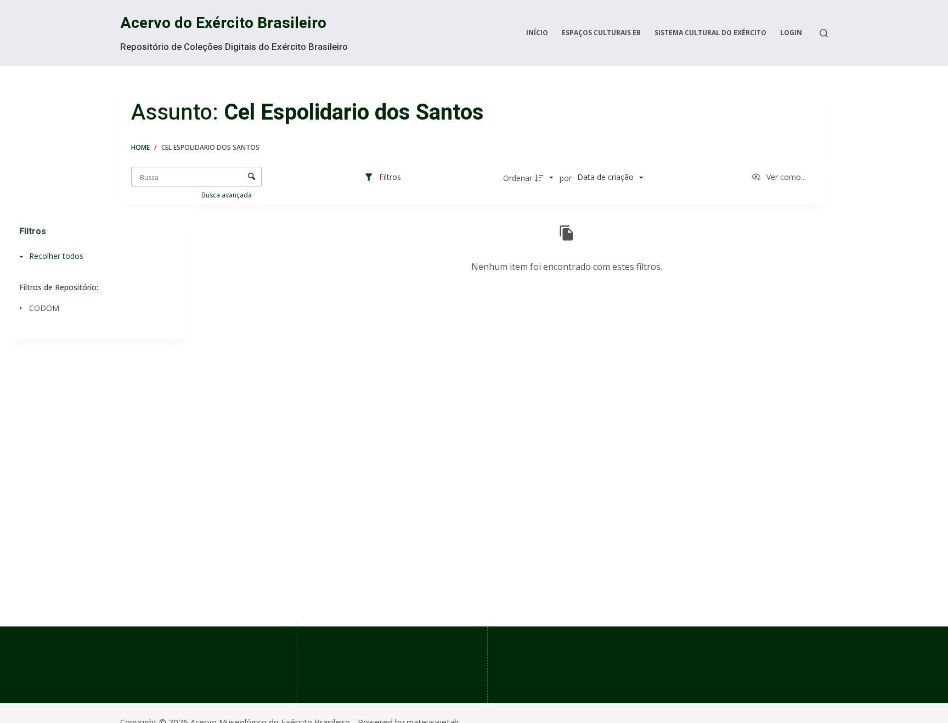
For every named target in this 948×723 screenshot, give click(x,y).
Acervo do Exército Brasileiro (223, 23)
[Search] (824, 33)
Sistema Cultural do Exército (710, 32)
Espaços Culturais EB (601, 32)
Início (537, 32)
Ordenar (517, 178)
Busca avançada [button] (227, 195)
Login (791, 32)
